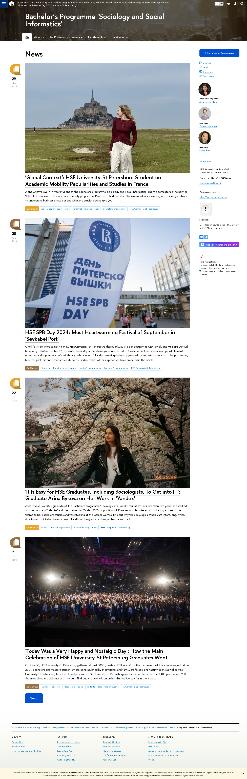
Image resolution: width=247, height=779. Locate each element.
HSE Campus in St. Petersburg (144, 208)
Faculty (206, 67)
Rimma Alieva (205, 150)
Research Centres (111, 742)
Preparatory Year (65, 750)
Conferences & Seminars (115, 755)
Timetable (208, 71)
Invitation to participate (64, 367)
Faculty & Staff (18, 746)
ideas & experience (50, 208)
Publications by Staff (157, 742)
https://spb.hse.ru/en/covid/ (213, 196)
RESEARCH (109, 737)
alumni (44, 527)
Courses (207, 62)
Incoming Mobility (66, 755)
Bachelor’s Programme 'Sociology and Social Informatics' (94, 20)
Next (33, 698)
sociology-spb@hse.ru (210, 182)
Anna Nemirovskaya (208, 102)
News (172, 727)
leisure (67, 208)
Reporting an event (107, 686)
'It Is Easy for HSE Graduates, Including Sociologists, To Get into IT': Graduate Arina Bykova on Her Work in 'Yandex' (102, 495)
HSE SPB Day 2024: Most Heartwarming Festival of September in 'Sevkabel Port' (100, 335)
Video (151, 759)
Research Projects (111, 746)
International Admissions (219, 53)
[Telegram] (206, 237)
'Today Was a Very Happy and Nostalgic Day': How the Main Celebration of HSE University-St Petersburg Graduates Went (96, 654)
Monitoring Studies (112, 750)
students (46, 367)
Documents (208, 76)
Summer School (65, 746)
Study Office (205, 161)
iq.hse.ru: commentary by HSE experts (166, 750)
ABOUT (16, 737)
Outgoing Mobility (66, 759)
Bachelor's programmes (54, 727)
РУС (217, 3)
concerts (56, 686)
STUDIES (62, 737)
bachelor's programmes (114, 208)
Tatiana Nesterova (208, 126)
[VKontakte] (201, 237)
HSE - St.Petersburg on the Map (27, 750)
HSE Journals (154, 746)
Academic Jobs (110, 759)
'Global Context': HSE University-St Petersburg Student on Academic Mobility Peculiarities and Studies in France (93, 181)
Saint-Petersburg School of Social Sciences (88, 727)
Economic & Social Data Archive (163, 755)
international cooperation (86, 208)
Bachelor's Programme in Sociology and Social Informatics (139, 727)
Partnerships (17, 742)
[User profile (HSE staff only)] (235, 4)
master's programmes (90, 367)
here (134, 772)
